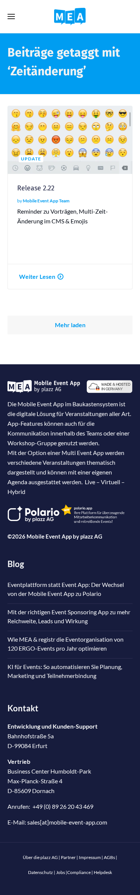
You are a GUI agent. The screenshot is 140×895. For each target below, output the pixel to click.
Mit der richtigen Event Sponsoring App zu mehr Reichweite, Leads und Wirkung (68, 616)
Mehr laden (70, 324)
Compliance (79, 872)
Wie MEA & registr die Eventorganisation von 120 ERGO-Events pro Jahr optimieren (65, 644)
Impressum (90, 857)
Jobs (60, 872)
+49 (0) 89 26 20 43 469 (62, 806)
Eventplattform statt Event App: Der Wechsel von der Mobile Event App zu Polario (65, 589)
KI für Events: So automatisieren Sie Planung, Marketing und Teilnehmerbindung (64, 671)
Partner (68, 857)
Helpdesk (103, 872)
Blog (15, 564)
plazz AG (91, 536)
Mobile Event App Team (46, 201)
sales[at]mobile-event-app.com (67, 822)
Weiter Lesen (37, 276)
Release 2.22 (36, 188)
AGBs (109, 857)
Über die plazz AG (41, 857)
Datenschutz (40, 872)
